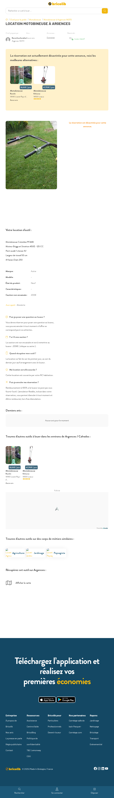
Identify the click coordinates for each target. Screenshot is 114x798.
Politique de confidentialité (33, 741)
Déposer (94, 792)
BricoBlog (31, 732)
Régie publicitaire (14, 744)
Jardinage (94, 720)
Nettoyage (94, 726)
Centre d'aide (33, 726)
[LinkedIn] (103, 769)
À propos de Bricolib (11, 723)
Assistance (32, 720)
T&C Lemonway (34, 750)
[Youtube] (106, 769)
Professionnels (54, 726)
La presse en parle (14, 738)
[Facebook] (95, 769)
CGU (29, 756)
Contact (9, 750)
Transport (94, 738)
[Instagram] (99, 769)
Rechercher (19, 792)
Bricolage (94, 732)
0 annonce (51, 37)
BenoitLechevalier (19, 38)
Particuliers (53, 720)
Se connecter (57, 792)
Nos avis (9, 732)
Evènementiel (96, 744)
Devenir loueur (54, 732)
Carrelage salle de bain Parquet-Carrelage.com (76, 726)
